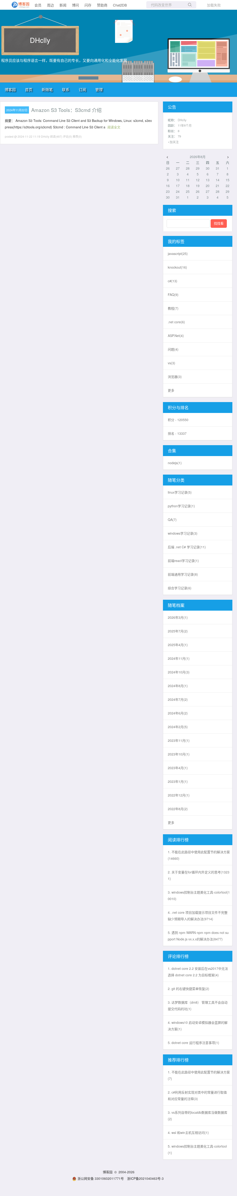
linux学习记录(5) (180, 492)
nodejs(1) (175, 462)
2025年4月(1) (178, 644)
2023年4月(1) (178, 767)
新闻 (62, 5)
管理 (99, 89)
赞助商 (102, 5)
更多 (171, 390)
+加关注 (173, 142)
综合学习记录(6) (179, 588)
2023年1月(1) (178, 781)
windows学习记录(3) (182, 533)
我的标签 (176, 241)
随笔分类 (176, 480)
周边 (50, 5)
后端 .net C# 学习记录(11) (187, 547)
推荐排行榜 (178, 1060)
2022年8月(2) (178, 808)
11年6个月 (185, 125)
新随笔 (47, 89)
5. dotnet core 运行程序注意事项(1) (193, 1042)
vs (171, 363)
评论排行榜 (178, 956)
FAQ (173, 294)
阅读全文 (113, 127)
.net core (176, 322)
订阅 (82, 89)
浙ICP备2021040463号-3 (145, 1178)
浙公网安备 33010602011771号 (101, 1178)
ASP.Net (176, 335)
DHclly (40, 40)
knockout (177, 267)
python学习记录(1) (181, 506)
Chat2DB (120, 5)
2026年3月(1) (178, 617)
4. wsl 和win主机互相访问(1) (188, 1132)
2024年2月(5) (178, 726)
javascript (178, 253)
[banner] (18, 5)
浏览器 (175, 376)
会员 (37, 5)
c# (172, 281)
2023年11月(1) (179, 740)
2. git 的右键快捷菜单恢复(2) (188, 988)
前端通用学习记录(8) (183, 574)
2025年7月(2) (178, 631)
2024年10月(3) (179, 672)
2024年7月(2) (178, 699)
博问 (75, 5)
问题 (173, 349)
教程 (173, 308)
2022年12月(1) (179, 795)
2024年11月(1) (179, 658)
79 (179, 136)
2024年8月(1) (178, 685)
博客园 (10, 89)
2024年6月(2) (178, 713)
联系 (65, 89)
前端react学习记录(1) (183, 560)
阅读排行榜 (178, 840)
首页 (28, 89)
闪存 (87, 5)
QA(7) (172, 519)
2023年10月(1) (179, 754)
